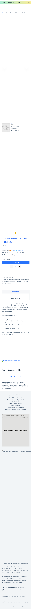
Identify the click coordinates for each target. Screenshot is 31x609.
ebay (27, 602)
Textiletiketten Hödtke (11, 3)
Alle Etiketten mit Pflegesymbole (18, 275)
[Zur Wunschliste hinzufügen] (2, 285)
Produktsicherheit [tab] (15, 298)
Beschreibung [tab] (15, 291)
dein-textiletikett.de (9, 607)
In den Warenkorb (15, 262)
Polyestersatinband (7, 277)
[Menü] (28, 3)
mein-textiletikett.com (21, 607)
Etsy (19, 602)
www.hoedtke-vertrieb (19, 596)
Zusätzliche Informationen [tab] (15, 295)
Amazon (23, 602)
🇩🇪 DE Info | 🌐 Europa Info (16, 250)
